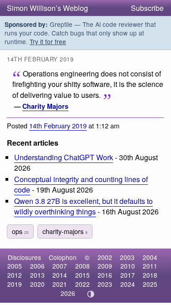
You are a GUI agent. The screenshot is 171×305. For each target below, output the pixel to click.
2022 (82, 284)
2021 (59, 284)
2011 (150, 265)
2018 (150, 275)
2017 (127, 275)
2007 (59, 265)
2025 (150, 284)
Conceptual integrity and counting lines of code (81, 184)
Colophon (63, 257)
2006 (37, 265)
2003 (127, 257)
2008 (82, 265)
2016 (105, 275)
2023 (105, 284)
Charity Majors (45, 106)
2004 (150, 257)
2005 (14, 265)
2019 (14, 284)
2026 (68, 293)
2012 (14, 275)
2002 (105, 257)
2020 (37, 284)
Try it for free (48, 41)
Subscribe (147, 8)
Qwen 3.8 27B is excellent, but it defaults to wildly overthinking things (83, 206)
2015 (82, 275)
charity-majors (65, 231)
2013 (37, 275)
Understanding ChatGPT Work (63, 157)
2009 (105, 265)
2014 (59, 275)
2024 (127, 284)
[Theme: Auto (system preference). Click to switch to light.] (90, 294)
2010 (127, 265)
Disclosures (24, 257)
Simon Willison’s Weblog (47, 8)
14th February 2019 (58, 125)
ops (20, 231)
